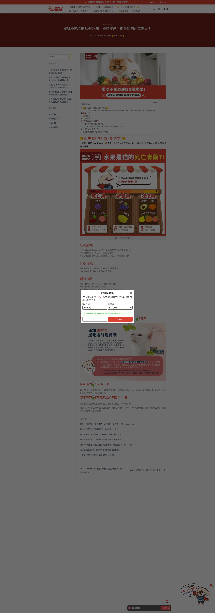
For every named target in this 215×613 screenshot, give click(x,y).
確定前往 (120, 319)
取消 (94, 319)
